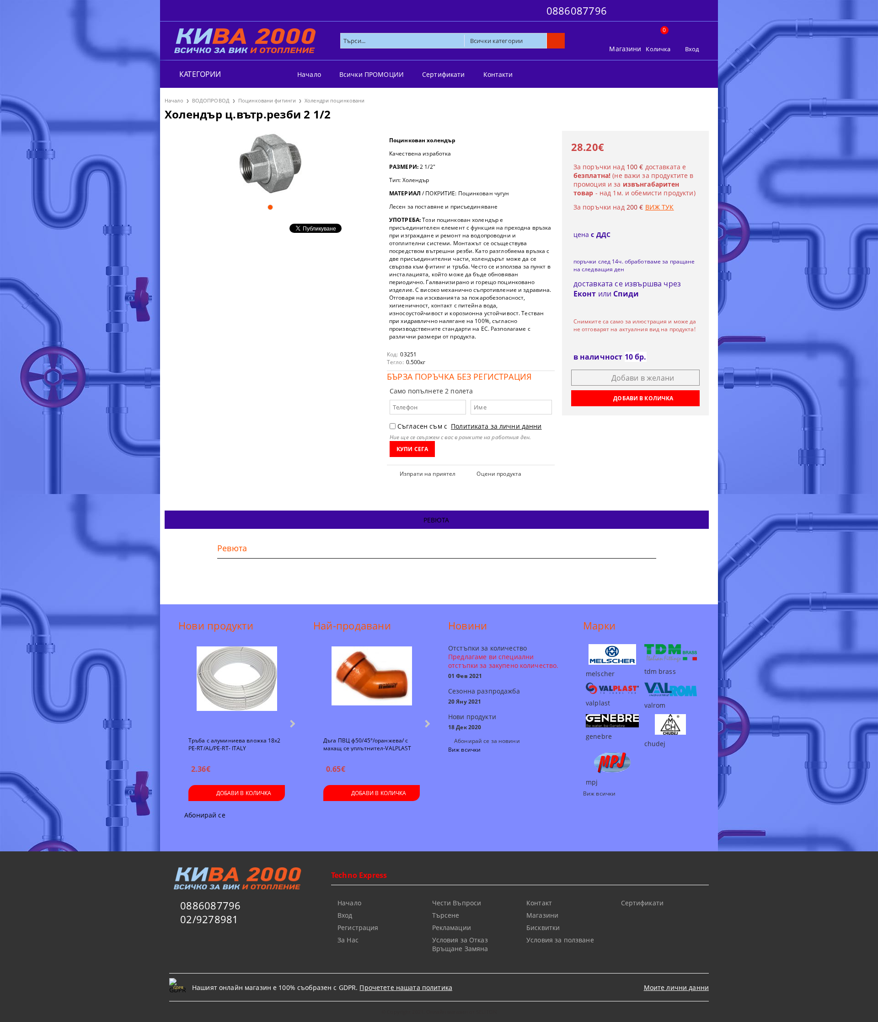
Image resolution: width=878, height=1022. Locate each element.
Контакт (539, 902)
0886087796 (576, 10)
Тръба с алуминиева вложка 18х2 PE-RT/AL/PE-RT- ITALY (234, 744)
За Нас (348, 940)
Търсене (446, 915)
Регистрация (358, 927)
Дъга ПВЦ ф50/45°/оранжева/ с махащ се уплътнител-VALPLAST (367, 744)
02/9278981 (209, 919)
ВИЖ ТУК (659, 207)
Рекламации (451, 927)
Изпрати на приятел (427, 474)
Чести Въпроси (457, 902)
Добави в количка (244, 793)
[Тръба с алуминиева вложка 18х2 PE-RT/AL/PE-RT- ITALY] (237, 687)
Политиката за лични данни (496, 426)
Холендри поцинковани (334, 100)
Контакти (498, 74)
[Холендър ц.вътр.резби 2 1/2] (270, 163)
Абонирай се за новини (487, 741)
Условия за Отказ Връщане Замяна (460, 944)
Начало (309, 74)
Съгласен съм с (469, 426)
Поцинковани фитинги (267, 100)
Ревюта (436, 520)
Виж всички (464, 749)
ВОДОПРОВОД (211, 100)
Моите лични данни (676, 987)
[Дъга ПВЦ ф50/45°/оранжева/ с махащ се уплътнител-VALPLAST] (372, 687)
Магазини (625, 48)
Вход (692, 49)
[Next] (291, 723)
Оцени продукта (498, 474)
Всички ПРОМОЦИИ (371, 74)
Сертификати (443, 74)
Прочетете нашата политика (405, 987)
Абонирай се (204, 815)
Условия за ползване (560, 940)
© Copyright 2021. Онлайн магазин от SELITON (439, 1011)
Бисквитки (543, 927)
